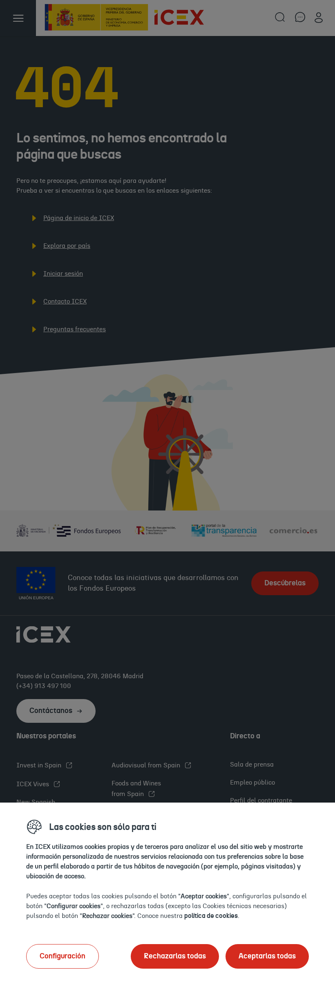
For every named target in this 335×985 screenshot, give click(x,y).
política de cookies (211, 916)
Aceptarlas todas (267, 956)
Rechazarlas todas (175, 956)
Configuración (62, 956)
